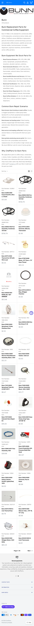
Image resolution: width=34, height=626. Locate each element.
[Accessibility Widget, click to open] (31, 313)
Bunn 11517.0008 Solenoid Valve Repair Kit (8, 419)
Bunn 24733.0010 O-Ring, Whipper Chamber (25, 292)
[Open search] (24, 3)
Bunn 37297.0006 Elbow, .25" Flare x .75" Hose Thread (25, 260)
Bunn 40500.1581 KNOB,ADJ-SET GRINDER (7, 294)
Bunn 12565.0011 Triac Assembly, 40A (8, 449)
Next (29, 551)
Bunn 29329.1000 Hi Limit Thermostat (25, 539)
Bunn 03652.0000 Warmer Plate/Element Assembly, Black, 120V (8, 355)
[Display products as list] (31, 171)
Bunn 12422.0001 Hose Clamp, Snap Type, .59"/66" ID (25, 419)
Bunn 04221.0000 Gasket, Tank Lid (24, 354)
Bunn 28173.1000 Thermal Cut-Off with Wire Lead (8, 258)
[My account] (27, 3)
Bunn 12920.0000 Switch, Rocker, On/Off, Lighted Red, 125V (8, 480)
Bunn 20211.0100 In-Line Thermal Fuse (8, 509)
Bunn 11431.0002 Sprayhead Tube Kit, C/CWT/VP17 (8, 387)
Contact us (12, 164)
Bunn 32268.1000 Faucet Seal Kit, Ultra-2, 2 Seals (8, 194)
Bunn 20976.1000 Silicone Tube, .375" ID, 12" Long (25, 510)
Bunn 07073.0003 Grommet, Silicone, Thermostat (24, 228)
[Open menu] (2, 2)
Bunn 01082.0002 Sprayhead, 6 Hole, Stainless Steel (7, 326)
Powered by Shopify (7, 622)
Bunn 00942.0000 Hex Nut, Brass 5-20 (25, 323)
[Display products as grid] (29, 171)
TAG (3, 290)
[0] (31, 3)
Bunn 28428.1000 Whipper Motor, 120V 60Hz (8, 540)
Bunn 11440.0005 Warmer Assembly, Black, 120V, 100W (24, 387)
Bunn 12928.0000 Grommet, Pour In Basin (24, 479)
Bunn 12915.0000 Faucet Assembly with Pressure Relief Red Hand (25, 449)
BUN (3, 190)
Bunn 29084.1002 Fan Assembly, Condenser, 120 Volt (25, 197)
